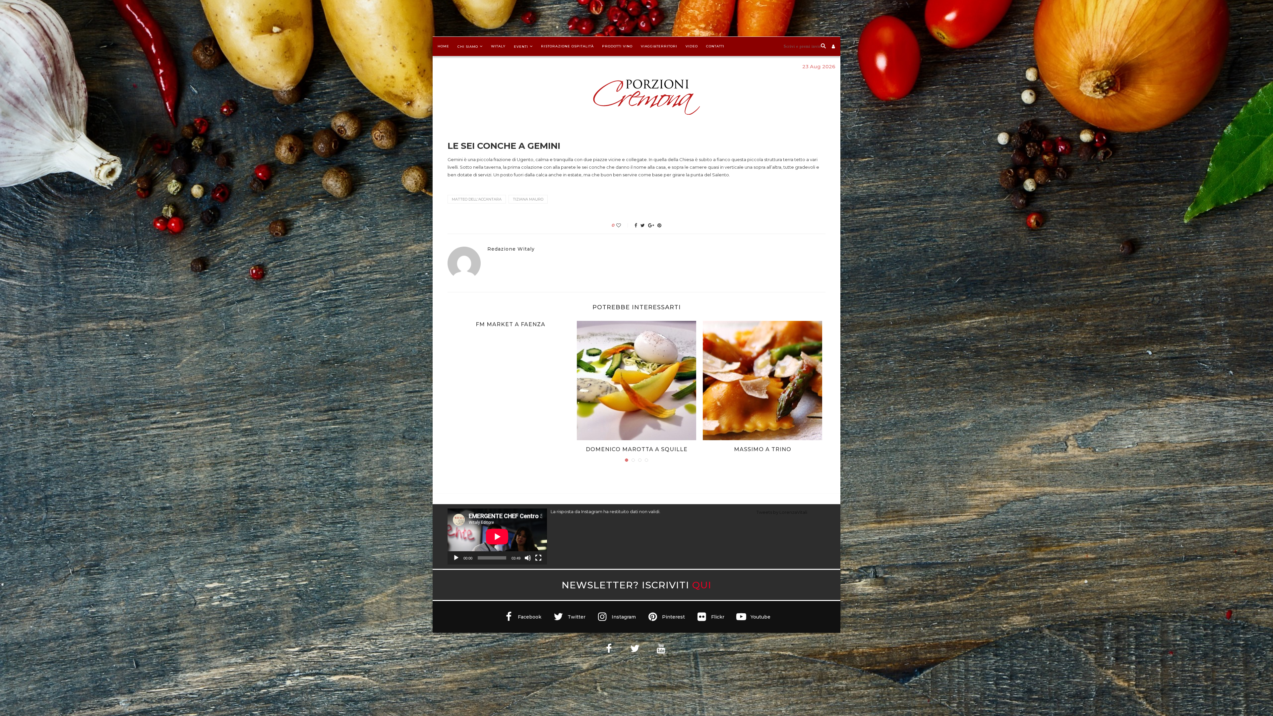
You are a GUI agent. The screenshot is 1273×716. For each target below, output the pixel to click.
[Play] (456, 558)
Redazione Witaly (511, 249)
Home (443, 46)
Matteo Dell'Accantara (477, 199)
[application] (497, 536)
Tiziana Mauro (528, 199)
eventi (521, 46)
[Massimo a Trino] (762, 380)
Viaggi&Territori (659, 46)
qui (701, 585)
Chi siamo (467, 46)
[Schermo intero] (538, 558)
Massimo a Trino (762, 449)
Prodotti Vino (617, 46)
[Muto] (527, 558)
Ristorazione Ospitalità (567, 46)
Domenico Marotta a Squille (637, 449)
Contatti (715, 46)
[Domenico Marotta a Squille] (636, 380)
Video (692, 46)
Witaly (498, 46)
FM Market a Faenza (510, 324)
